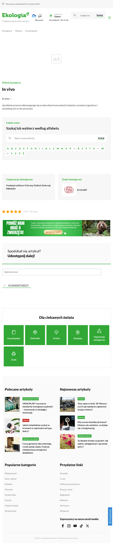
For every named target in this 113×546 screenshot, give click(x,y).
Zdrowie (9, 490)
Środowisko (10, 495)
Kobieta (8, 484)
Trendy (8, 500)
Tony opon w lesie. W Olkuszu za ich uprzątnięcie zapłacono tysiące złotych (92, 406)
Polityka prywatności (70, 484)
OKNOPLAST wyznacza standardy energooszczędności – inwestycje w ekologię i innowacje (37, 408)
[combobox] (54, 138)
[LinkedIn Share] (102, 253)
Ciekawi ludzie (11, 506)
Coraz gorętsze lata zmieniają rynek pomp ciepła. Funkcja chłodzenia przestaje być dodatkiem (36, 448)
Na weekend (54, 20)
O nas (62, 479)
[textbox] (25, 138)
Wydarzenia (10, 511)
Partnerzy (64, 506)
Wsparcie (64, 511)
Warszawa (39, 20)
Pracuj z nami (66, 490)
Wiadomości (11, 473)
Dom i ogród (10, 479)
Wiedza (18, 31)
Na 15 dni (64, 20)
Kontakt (64, 473)
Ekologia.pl (7, 31)
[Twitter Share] (94, 253)
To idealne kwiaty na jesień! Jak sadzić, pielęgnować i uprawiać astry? (93, 443)
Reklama (64, 500)
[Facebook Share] (87, 253)
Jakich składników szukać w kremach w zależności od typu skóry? (37, 428)
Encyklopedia (31, 31)
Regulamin (65, 495)
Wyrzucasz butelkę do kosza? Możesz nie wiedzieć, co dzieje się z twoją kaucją (93, 425)
